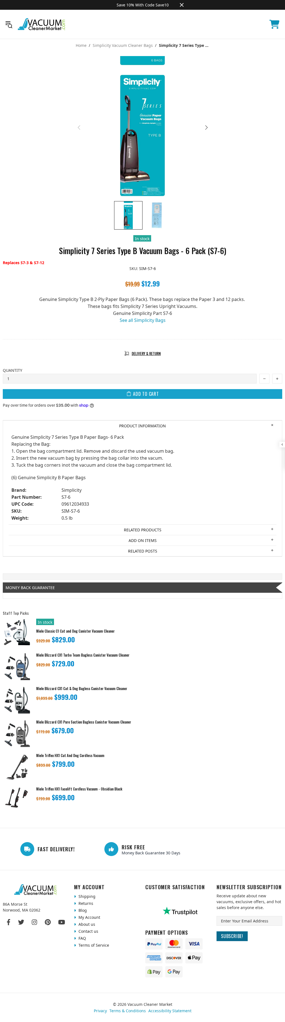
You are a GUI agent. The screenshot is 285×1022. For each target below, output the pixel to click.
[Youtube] (61, 922)
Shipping (86, 896)
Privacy (100, 1010)
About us (86, 924)
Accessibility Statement (169, 1010)
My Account (88, 917)
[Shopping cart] (274, 24)
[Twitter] (21, 922)
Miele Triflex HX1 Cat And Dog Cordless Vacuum (70, 755)
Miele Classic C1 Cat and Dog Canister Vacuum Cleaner (75, 631)
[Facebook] (9, 922)
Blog (82, 910)
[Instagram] (34, 922)
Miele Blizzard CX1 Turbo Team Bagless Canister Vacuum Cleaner (82, 655)
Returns (85, 903)
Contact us (87, 931)
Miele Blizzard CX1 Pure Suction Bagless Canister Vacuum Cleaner (83, 722)
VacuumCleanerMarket (42, 24)
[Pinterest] (48, 922)
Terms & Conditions (127, 1010)
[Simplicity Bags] (142, 327)
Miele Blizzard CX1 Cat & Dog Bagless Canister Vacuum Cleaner (81, 688)
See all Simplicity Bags (143, 320)
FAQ (81, 938)
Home (81, 45)
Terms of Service (93, 945)
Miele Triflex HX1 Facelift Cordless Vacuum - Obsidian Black (79, 789)
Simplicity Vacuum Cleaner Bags (123, 45)
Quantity (12, 370)
